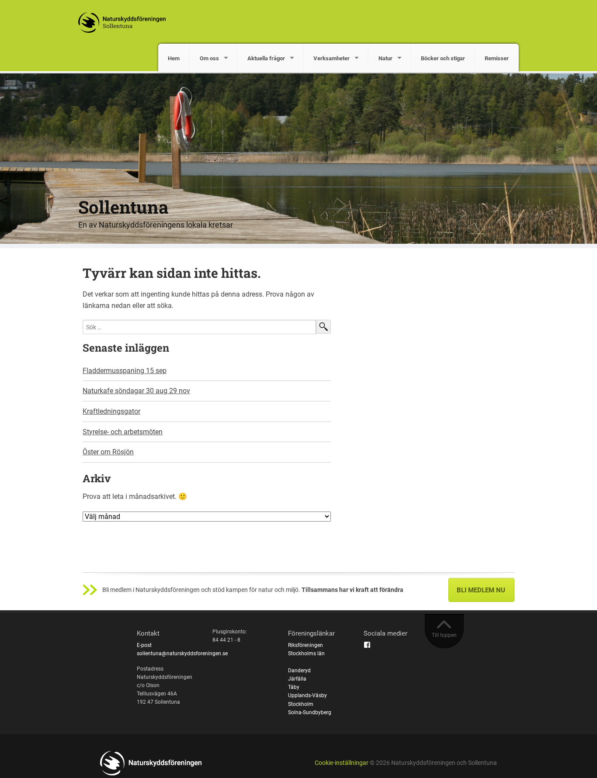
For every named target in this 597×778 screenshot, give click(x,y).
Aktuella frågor (266, 58)
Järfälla (297, 679)
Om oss (209, 58)
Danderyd (299, 670)
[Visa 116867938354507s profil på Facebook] (367, 644)
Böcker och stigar (443, 58)
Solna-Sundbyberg (309, 712)
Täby (293, 687)
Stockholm (300, 704)
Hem (174, 58)
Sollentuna (123, 206)
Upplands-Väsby (307, 695)
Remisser (497, 58)
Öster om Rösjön (108, 452)
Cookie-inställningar (341, 763)
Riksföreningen (305, 645)
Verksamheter (331, 58)
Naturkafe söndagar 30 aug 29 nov (136, 391)
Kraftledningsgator (111, 411)
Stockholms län (306, 653)
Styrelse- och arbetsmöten (123, 432)
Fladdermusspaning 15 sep (125, 371)
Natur (385, 58)
